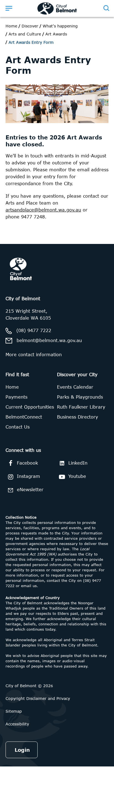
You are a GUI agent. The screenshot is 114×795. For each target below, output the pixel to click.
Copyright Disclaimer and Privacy (38, 698)
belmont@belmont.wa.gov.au (49, 340)
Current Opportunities (30, 406)
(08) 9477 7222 (33, 330)
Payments (16, 396)
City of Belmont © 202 (28, 685)
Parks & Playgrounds (80, 396)
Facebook (27, 462)
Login (22, 750)
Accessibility (17, 724)
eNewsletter (30, 489)
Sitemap (14, 711)
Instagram (28, 476)
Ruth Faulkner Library (81, 406)
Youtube (77, 476)
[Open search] (106, 8)
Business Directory (77, 416)
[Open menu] (8, 8)
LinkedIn (77, 462)
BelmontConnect (24, 416)
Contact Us (18, 426)
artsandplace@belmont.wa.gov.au (43, 209)
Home (11, 26)
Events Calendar (75, 386)
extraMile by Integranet (26, 247)
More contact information (34, 354)
